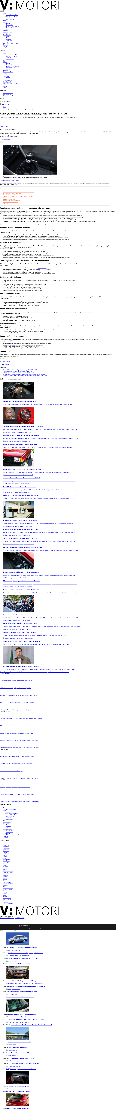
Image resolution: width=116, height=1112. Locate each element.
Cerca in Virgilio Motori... (6, 916)
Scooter (5, 865)
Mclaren (5, 896)
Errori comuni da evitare (9, 199)
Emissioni (5, 902)
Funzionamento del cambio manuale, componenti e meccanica (18, 192)
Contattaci (11, 918)
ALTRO (2, 50)
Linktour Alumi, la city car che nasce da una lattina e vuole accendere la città (19, 778)
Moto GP (8, 39)
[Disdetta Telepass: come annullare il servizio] (59, 1033)
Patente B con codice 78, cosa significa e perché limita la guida (18, 372)
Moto (4, 20)
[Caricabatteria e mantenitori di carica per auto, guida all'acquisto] (59, 950)
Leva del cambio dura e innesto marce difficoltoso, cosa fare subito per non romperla (24, 374)
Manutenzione (9, 25)
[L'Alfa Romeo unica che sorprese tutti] (59, 1044)
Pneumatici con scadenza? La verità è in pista (11, 771)
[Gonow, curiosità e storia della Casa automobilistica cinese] (59, 989)
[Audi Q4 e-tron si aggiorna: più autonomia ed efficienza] (59, 1066)
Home (4, 107)
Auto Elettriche (10, 19)
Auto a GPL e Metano (11, 16)
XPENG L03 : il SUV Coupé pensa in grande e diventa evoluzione (17, 756)
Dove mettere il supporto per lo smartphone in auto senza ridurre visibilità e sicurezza (21, 718)
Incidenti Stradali (7, 889)
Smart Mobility (7, 35)
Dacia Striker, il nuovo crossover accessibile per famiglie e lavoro (16, 680)
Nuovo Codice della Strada (10, 95)
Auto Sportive (6, 859)
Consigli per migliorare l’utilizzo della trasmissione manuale (18, 196)
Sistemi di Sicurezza (8, 882)
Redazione (5, 837)
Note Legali (28, 928)
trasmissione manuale (13, 180)
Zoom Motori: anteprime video (10, 43)
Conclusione (6, 203)
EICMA (5, 869)
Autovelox (5, 876)
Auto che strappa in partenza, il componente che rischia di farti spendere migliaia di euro (25, 375)
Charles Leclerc (7, 898)
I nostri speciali (7, 42)
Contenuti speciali (4, 918)
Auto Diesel (6, 849)
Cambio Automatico (8, 903)
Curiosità (5, 45)
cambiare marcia (42, 268)
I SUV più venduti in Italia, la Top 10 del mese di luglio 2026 (15, 688)
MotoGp (5, 892)
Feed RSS (17, 918)
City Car (5, 855)
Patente (8, 23)
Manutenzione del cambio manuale (12, 200)
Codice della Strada (11, 27)
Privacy (32, 928)
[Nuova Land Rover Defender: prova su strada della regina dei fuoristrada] (59, 972)
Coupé (4, 858)
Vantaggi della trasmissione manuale (12, 193)
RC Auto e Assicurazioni (12, 26)
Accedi (2, 10)
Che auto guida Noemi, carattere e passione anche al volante (15, 787)
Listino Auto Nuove (8, 32)
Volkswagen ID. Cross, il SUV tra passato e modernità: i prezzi (15, 709)
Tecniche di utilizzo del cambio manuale (13, 195)
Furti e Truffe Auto (8, 888)
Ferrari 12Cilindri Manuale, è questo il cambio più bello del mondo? (20, 370)
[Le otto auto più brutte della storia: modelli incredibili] (59, 939)
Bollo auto (5, 875)
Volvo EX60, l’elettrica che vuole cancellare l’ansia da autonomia (16, 763)
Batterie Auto (6, 900)
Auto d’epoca (9, 819)
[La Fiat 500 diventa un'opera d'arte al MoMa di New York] (59, 1061)
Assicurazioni (6, 881)
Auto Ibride (9, 17)
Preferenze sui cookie (46, 928)
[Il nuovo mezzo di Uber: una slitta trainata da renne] (59, 994)
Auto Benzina (6, 848)
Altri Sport (9, 40)
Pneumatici (6, 873)
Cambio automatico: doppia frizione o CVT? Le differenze (17, 371)
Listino (8, 812)
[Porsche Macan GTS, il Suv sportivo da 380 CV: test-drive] (59, 1050)
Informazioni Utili (7, 829)
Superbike (5, 866)
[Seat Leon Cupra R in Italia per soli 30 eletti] (59, 1089)
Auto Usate (6, 851)
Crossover (5, 852)
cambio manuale (4, 180)
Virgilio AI (6, 30)
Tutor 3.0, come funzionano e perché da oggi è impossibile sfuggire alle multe (19, 747)
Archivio (22, 918)
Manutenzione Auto (8, 871)
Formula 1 (8, 37)
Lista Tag (5, 843)
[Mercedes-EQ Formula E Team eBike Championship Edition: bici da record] (59, 1022)
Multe (4, 886)
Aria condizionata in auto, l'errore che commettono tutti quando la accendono (19, 725)
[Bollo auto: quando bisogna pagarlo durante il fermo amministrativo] (59, 1017)
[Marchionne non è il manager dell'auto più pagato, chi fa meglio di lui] (59, 983)
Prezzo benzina (7, 94)
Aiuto (52, 928)
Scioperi (8, 29)
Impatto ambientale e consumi (10, 202)
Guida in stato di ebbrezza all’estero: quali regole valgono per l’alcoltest (18, 794)
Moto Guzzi (6, 868)
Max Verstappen (7, 899)
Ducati (4, 895)
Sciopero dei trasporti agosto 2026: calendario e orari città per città (16, 733)
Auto (4, 13)
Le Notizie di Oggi (11, 809)
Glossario (5, 827)
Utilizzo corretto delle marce (10, 197)
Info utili (5, 22)
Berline (5, 856)
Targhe (5, 878)
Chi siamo (23, 928)
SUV (4, 853)
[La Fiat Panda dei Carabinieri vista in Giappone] (59, 1055)
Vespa (4, 863)
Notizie (5, 33)
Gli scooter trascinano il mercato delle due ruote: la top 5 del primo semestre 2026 (20, 801)
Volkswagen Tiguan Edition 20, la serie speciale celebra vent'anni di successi (19, 695)
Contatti (5, 47)
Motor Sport (6, 823)
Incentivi (5, 885)
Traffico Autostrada (8, 93)
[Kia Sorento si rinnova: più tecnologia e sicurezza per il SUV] (59, 955)
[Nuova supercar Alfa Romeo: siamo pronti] (59, 1077)
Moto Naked (6, 862)
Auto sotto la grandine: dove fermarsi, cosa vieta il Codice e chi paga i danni (19, 740)
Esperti (5, 46)
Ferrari (4, 893)
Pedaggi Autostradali (8, 883)
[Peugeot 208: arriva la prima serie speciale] (59, 1100)
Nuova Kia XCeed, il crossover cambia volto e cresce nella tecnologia (17, 702)
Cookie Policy (38, 928)
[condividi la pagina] (1, 142)
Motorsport (6, 36)
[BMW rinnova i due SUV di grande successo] (59, 961)
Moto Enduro (6, 861)
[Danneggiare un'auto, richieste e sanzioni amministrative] (59, 1005)
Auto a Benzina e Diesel (12, 15)
